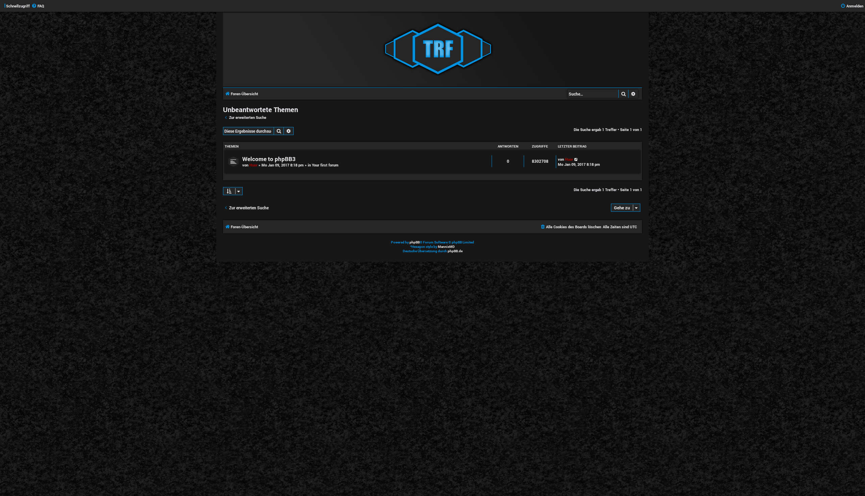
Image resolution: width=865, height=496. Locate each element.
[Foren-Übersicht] (438, 49)
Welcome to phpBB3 (269, 158)
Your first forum (325, 164)
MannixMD (446, 246)
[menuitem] (37, 6)
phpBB (415, 242)
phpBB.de (455, 251)
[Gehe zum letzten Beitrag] (576, 159)
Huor (253, 164)
